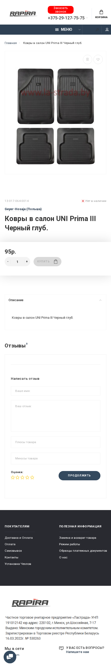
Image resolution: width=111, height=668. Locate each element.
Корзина (101, 17)
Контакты (11, 557)
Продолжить (79, 475)
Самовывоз (13, 550)
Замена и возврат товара (77, 538)
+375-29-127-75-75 (66, 18)
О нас (63, 557)
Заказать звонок (60, 9)
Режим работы (69, 544)
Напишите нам (77, 652)
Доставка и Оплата (19, 538)
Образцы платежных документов (83, 550)
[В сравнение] (87, 59)
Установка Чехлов (18, 564)
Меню (66, 29)
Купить (43, 261)
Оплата (10, 544)
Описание (16, 300)
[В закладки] (98, 59)
